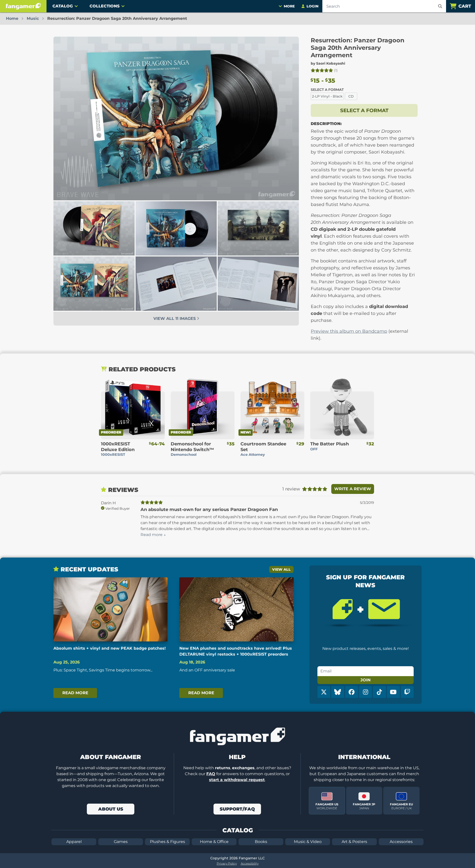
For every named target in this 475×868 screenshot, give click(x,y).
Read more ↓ (153, 534)
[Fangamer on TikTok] (379, 692)
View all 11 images (175, 318)
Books (261, 841)
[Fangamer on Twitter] (323, 692)
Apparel (74, 841)
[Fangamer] (23, 6)
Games (121, 841)
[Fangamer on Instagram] (365, 692)
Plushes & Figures (167, 841)
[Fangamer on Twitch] (407, 692)
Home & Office (214, 841)
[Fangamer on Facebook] (351, 692)
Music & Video (308, 841)
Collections (104, 6)
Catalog (62, 6)
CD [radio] (351, 96)
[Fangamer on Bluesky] (337, 692)
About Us (110, 809)
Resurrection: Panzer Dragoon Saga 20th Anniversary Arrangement (357, 48)
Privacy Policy (227, 863)
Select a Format (327, 89)
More (289, 6)
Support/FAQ (237, 809)
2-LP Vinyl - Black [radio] (327, 96)
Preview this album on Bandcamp (349, 331)
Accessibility (250, 863)
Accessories (401, 841)
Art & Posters (354, 841)
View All (281, 569)
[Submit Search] (440, 6)
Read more (75, 692)
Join (365, 680)
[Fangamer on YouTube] (393, 692)
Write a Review (352, 488)
